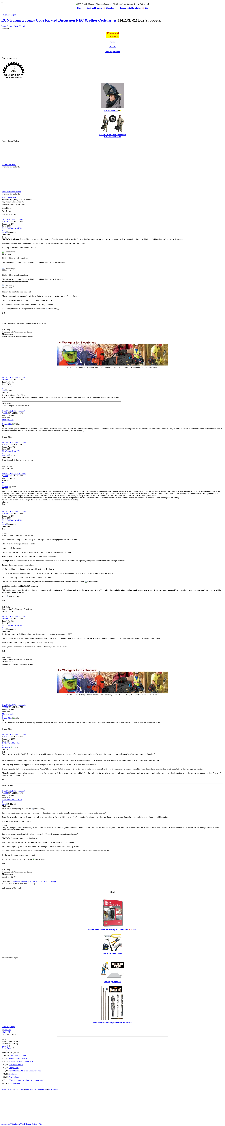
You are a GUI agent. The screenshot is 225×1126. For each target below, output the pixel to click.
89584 (5, 513)
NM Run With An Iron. (17, 1083)
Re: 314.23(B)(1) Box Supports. (14, 377)
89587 (5, 736)
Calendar (10, 26)
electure (24, 881)
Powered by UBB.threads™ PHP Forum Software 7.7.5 (22, 1124)
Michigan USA (7, 420)
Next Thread (21, 205)
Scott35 (46, 881)
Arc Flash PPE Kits (112, 137)
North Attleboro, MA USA (12, 228)
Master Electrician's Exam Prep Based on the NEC (112, 930)
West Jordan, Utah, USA (11, 451)
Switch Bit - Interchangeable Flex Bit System (112, 1022)
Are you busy (14, 1068)
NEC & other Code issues (96, 20)
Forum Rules (19, 1089)
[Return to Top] (2, 2)
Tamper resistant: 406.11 (18, 1058)
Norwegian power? (16, 1065)
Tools (113, 42)
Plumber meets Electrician (11, 192)
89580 (5, 379)
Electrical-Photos (94, 8)
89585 (5, 618)
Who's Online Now (9, 197)
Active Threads (19, 26)
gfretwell (31, 881)
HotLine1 (39, 881)
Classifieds (111, 8)
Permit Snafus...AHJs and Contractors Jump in (26, 1071)
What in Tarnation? (9, 165)
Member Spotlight (8, 1027)
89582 (5, 444)
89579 (5, 221)
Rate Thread (6, 211)
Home (79, 8)
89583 (5, 476)
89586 (5, 707)
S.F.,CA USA (7, 386)
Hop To (4, 884)
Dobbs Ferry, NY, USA (11, 743)
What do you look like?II (19, 1055)
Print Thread (6, 208)
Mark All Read (30, 1089)
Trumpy (53, 881)
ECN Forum (11, 20)
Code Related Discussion (55, 20)
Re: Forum (13, 1074)
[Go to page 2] (16, 214)
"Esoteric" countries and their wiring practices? (26, 1080)
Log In (13, 15)
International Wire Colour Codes (21, 1061)
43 (7, 1039)
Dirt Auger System (112, 982)
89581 (5, 413)
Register (6, 15)
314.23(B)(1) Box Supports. (12, 219)
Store (147, 8)
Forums (28, 20)
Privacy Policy (7, 1089)
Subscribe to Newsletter (130, 8)
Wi (3, 482)
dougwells (17, 881)
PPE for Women (111, 111)
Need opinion (14, 1077)
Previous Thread (8, 205)
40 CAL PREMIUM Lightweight (112, 135)
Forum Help (42, 1089)
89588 (5, 793)
